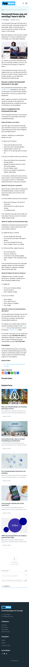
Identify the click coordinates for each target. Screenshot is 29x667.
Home (2, 9)
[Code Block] (15, 580)
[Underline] (6, 580)
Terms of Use (5, 645)
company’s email (13, 330)
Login (25, 570)
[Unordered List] (12, 580)
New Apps (4, 625)
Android (7, 89)
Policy (3, 643)
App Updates (4, 629)
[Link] (17, 580)
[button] (23, 3)
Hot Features (4, 627)
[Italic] (5, 580)
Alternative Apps (5, 631)
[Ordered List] (10, 580)
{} (18, 580)
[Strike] (8, 580)
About (3, 640)
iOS (2, 89)
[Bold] (3, 580)
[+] (21, 580)
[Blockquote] (13, 580)
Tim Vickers (6, 19)
